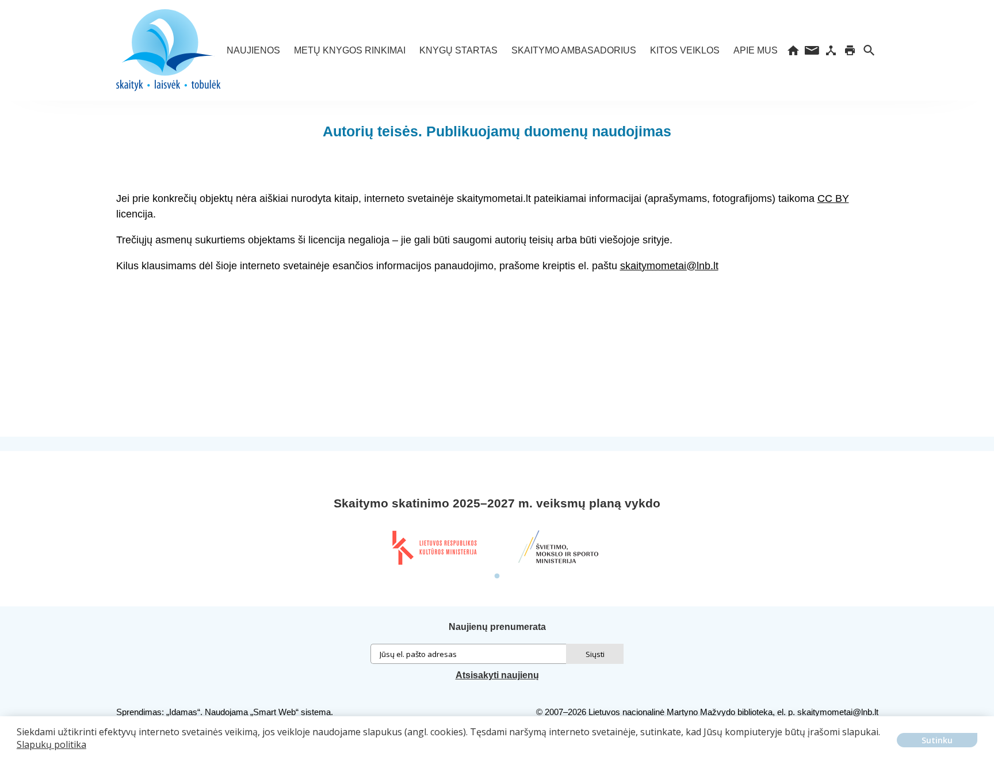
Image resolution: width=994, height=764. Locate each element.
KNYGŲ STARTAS (458, 50)
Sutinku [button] (937, 740)
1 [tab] (497, 576)
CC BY (833, 198)
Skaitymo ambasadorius (573, 50)
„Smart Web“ (274, 712)
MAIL (811, 50)
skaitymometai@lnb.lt (669, 266)
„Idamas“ (183, 712)
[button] (18, 753)
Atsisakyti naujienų (497, 675)
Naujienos (253, 50)
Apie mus (755, 50)
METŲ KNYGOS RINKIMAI (350, 50)
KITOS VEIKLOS (685, 50)
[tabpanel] (433, 548)
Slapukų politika (51, 744)
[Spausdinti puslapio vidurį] (849, 50)
